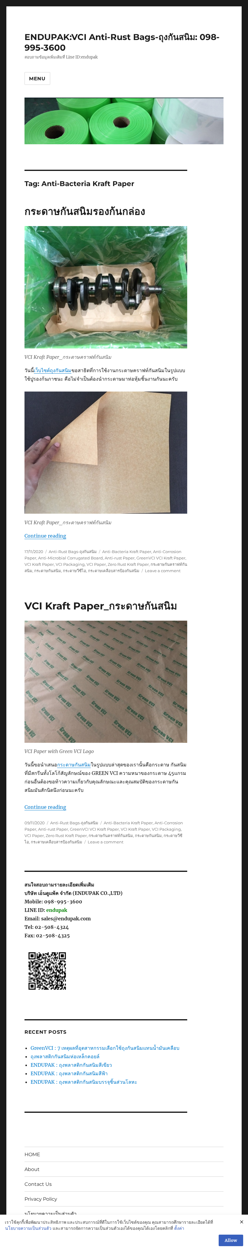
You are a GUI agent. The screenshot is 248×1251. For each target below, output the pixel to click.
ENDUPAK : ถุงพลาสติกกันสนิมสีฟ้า (69, 1073)
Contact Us (38, 1184)
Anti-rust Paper (120, 557)
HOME (32, 1154)
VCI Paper (96, 564)
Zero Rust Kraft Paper (128, 564)
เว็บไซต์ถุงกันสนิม (52, 370)
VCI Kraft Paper (39, 564)
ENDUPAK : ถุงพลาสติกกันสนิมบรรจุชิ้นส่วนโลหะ (84, 1082)
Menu (37, 79)
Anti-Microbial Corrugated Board (70, 557)
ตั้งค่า (179, 1228)
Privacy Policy (40, 1199)
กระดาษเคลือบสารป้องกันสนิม (113, 570)
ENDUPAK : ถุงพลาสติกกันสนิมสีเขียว (71, 1065)
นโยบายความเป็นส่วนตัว (50, 1214)
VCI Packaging (70, 564)
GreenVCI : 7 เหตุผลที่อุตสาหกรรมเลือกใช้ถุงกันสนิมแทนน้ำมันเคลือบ (105, 1048)
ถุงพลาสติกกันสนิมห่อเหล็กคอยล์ (65, 1056)
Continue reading (45, 536)
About (32, 1169)
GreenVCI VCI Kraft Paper (160, 557)
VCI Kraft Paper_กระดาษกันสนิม (100, 606)
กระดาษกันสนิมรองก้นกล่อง (84, 211)
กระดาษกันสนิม (47, 570)
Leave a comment (163, 570)
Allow (231, 1240)
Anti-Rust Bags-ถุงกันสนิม (73, 551)
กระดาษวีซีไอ (74, 570)
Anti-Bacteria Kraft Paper (126, 551)
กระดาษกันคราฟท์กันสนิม (111, 835)
